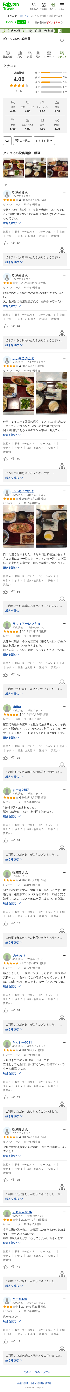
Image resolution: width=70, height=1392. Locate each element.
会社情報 (22, 1383)
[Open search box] (7, 140)
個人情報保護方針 (42, 1383)
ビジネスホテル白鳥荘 (16, 38)
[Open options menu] (64, 192)
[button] (13, 168)
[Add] (62, 40)
